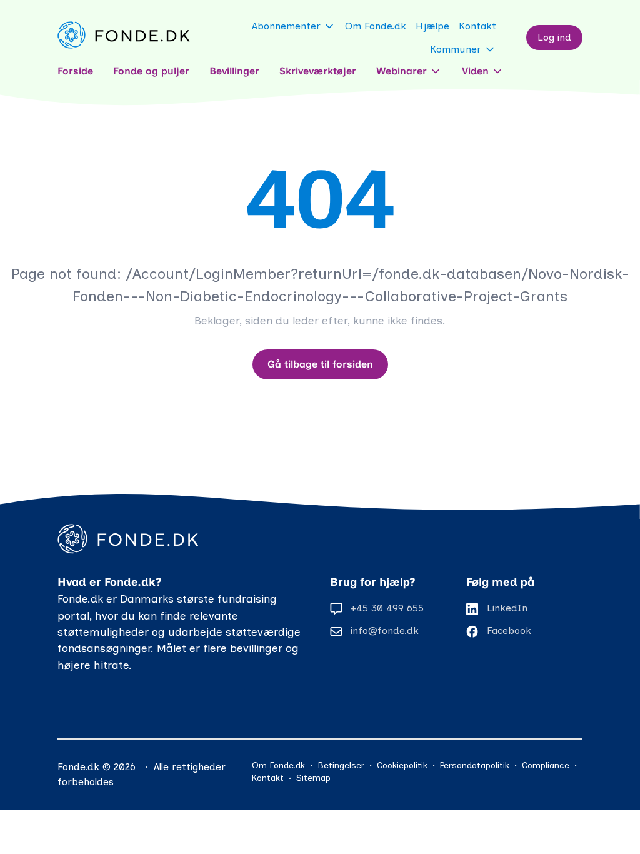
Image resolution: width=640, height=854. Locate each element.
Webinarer (401, 71)
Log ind (554, 37)
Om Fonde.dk (375, 26)
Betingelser (341, 765)
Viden (475, 71)
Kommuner (455, 49)
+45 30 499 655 (387, 608)
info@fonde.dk (385, 630)
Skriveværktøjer (317, 71)
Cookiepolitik (402, 765)
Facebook (509, 630)
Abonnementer (286, 26)
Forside (75, 71)
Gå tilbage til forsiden (320, 364)
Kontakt (477, 26)
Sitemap (313, 778)
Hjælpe (432, 26)
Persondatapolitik (474, 765)
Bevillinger (234, 71)
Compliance (545, 765)
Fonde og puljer (151, 71)
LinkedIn (507, 608)
